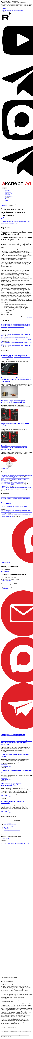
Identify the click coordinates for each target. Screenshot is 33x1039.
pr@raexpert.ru (4, 588)
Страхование (4, 205)
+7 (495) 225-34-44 (5, 843)
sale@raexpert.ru (5, 571)
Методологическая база (10, 824)
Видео (12, 223)
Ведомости (29, 317)
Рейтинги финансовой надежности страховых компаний (15, 324)
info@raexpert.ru (24, 843)
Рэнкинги (7, 194)
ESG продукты (9, 193)
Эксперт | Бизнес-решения (16, 10)
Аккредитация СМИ (6, 766)
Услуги (7, 199)
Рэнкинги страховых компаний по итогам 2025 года (14, 337)
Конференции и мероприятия (13, 735)
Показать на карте (5, 838)
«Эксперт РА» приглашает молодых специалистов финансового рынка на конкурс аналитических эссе (14, 507)
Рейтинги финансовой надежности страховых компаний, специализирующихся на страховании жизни (16, 326)
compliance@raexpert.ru (7, 580)
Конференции (9, 196)
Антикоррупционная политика (12, 830)
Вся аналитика (4, 468)
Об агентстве (7, 823)
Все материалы (5, 221)
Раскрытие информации (10, 826)
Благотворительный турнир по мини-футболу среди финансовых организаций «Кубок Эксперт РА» (16, 742)
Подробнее (3, 8)
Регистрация (4, 764)
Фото (16, 223)
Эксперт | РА (5, 10)
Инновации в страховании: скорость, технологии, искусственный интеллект (13, 401)
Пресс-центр (6, 503)
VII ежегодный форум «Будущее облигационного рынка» (11, 784)
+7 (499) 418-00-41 (15, 843)
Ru (6, 187)
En (3, 187)
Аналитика (8, 192)
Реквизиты (6, 827)
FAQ (6, 200)
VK (2, 217)
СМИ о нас (8, 223)
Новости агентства (21, 221)
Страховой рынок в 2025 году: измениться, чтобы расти (15, 485)
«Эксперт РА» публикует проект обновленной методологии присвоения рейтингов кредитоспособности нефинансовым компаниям (16, 512)
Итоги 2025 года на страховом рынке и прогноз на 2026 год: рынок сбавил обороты (15, 356)
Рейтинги (7, 190)
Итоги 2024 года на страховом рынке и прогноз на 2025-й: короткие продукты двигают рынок (14, 447)
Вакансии (6, 828)
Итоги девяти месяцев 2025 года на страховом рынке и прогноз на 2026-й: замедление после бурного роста (16, 379)
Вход (4, 11)
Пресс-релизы (12, 221)
